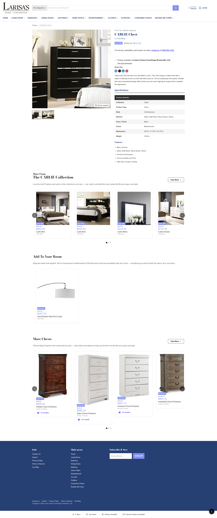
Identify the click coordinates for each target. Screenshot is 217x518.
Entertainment (96, 18)
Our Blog (35, 467)
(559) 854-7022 (168, 50)
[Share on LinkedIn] (123, 71)
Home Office (78, 18)
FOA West (121, 39)
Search (35, 457)
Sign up (139, 456)
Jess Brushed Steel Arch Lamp (49, 316)
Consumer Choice (143, 18)
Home (5, 18)
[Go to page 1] (106, 242)
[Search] (176, 8)
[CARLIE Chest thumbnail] (36, 114)
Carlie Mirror (122, 232)
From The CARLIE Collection (125, 30)
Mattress (63, 18)
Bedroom (32, 18)
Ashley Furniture (41, 409)
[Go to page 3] (110, 242)
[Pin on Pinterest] (126, 71)
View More (175, 180)
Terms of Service (38, 464)
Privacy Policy (37, 461)
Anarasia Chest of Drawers (128, 406)
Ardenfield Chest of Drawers (169, 402)
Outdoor (125, 18)
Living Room (17, 18)
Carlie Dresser (164, 232)
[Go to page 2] (108, 242)
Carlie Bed (40, 232)
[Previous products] (34, 215)
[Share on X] (119, 71)
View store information (124, 63)
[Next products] (182, 215)
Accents (112, 18)
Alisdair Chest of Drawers (46, 407)
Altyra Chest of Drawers (86, 413)
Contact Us (36, 454)
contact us (155, 50)
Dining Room (47, 18)
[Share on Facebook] (116, 71)
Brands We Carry (163, 18)
